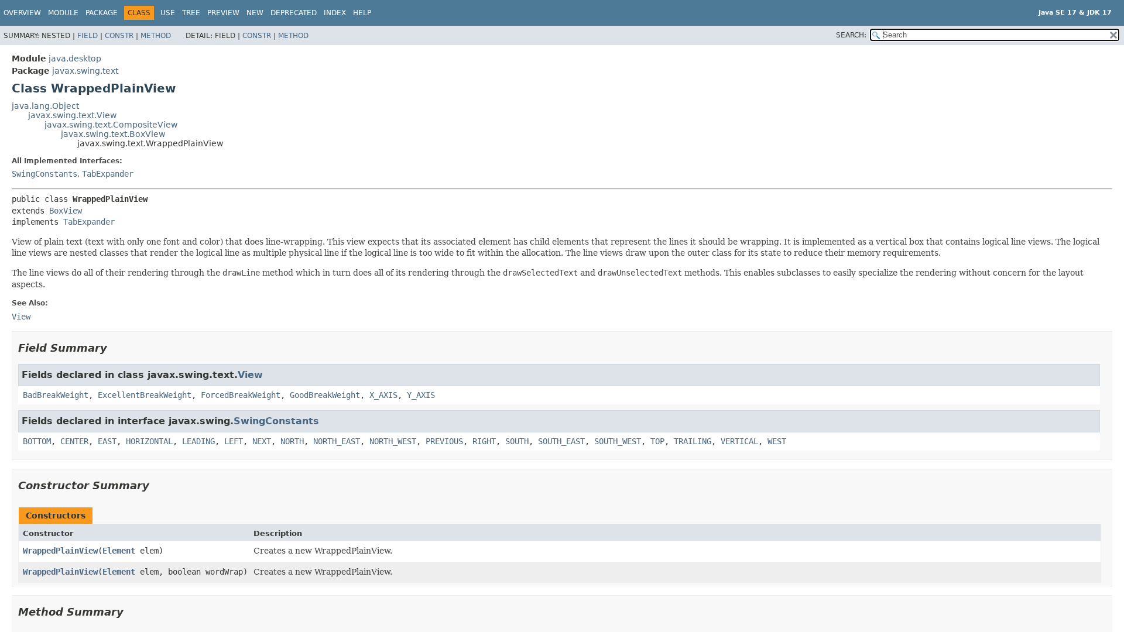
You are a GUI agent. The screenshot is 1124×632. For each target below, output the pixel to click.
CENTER (74, 441)
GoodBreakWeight (325, 395)
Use (167, 13)
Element (118, 550)
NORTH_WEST (392, 441)
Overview (22, 13)
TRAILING (692, 441)
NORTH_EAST (336, 441)
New (254, 13)
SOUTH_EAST (561, 441)
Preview (223, 13)
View (250, 374)
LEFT (233, 441)
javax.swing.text (85, 70)
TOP (657, 441)
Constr (119, 36)
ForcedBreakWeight (240, 395)
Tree (191, 13)
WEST (776, 441)
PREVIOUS (444, 441)
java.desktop (75, 58)
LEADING (198, 441)
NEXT (261, 441)
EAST (107, 441)
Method (155, 36)
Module (63, 13)
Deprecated (293, 13)
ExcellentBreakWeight (144, 395)
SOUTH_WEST (617, 441)
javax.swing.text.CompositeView (110, 124)
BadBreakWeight (55, 395)
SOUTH (517, 441)
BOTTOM (37, 441)
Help (362, 13)
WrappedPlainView (60, 550)
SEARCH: (851, 35)
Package (101, 13)
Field (87, 36)
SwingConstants (44, 173)
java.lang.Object (45, 106)
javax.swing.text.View (72, 115)
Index (335, 13)
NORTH (292, 441)
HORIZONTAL (149, 441)
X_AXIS (383, 395)
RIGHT (484, 441)
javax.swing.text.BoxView (113, 134)
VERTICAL (739, 441)
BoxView (65, 210)
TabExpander (107, 173)
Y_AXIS (421, 395)
